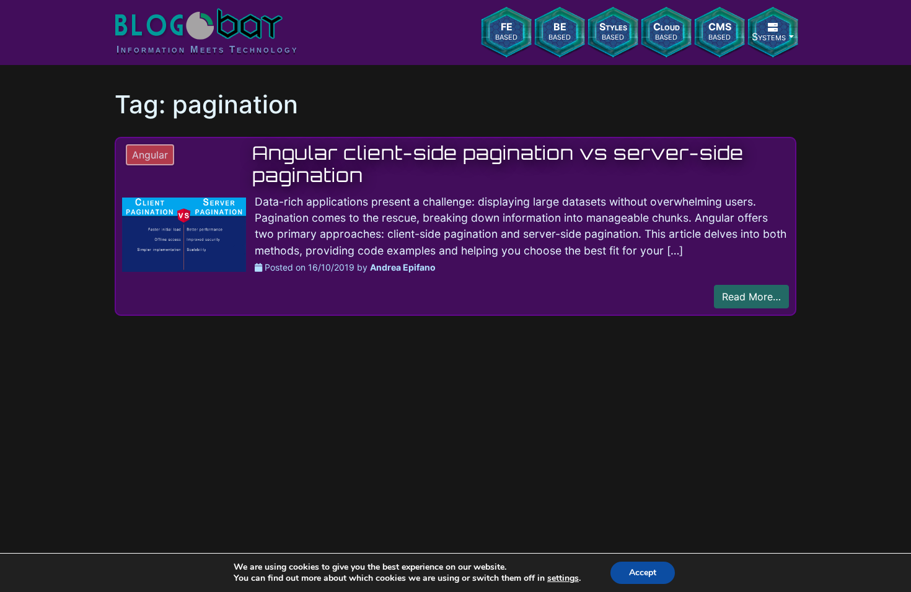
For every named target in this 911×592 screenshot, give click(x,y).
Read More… (751, 296)
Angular (150, 155)
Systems (769, 36)
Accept (642, 572)
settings (563, 578)
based (506, 31)
